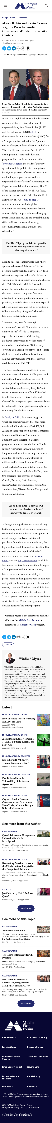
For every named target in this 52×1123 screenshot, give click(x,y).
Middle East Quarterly (37, 1037)
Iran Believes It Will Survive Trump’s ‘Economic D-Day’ (15, 761)
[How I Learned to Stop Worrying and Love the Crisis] (43, 720)
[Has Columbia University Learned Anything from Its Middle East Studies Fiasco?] (43, 978)
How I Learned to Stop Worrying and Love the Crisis (18, 720)
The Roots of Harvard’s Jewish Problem (17, 956)
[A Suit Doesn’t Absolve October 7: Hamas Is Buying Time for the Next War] (43, 740)
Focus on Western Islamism (10, 1077)
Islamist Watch (9, 1047)
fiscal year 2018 (12, 417)
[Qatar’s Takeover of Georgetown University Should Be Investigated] (43, 833)
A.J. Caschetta (19, 942)
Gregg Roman (22, 881)
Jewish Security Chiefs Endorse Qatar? (17, 895)
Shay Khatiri (20, 766)
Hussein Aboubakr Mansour (12, 727)
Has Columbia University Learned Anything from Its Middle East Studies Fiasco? (16, 982)
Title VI (8, 644)
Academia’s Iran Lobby (13, 930)
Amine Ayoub (21, 748)
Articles (6, 889)
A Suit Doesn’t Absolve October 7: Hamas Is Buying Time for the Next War (18, 741)
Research (23, 18)
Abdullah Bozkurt (22, 812)
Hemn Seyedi (21, 788)
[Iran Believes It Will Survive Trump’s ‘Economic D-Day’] (43, 761)
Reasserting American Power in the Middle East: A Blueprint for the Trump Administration (18, 866)
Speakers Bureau (35, 1047)
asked (33, 132)
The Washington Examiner (13, 43)
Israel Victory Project (12, 1067)
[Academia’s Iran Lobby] (43, 929)
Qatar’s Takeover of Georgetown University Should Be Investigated (18, 838)
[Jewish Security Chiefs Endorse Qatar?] (43, 891)
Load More (26, 908)
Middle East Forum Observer (16, 756)
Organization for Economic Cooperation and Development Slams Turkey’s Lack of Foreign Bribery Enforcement (17, 804)
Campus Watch (8, 18)
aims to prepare (32, 199)
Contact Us (32, 1087)
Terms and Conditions (37, 1057)
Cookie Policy (33, 1076)
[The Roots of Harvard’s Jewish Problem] (43, 953)
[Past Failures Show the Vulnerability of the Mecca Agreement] (43, 779)
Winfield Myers (27, 41)
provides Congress (12, 163)
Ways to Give (33, 1067)
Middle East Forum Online (14, 715)
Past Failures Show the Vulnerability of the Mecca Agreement (15, 781)
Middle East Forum (29, 620)
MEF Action (7, 1087)
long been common (27, 560)
